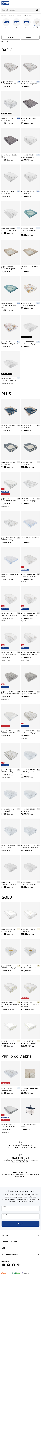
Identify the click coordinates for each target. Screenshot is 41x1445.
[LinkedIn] (13, 1265)
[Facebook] (3, 1265)
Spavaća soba (11, 15)
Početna (3, 15)
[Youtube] (18, 1265)
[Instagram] (8, 1265)
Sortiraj (28, 37)
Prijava (20, 1224)
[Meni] (38, 3)
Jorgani (19, 15)
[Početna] (5, 3)
